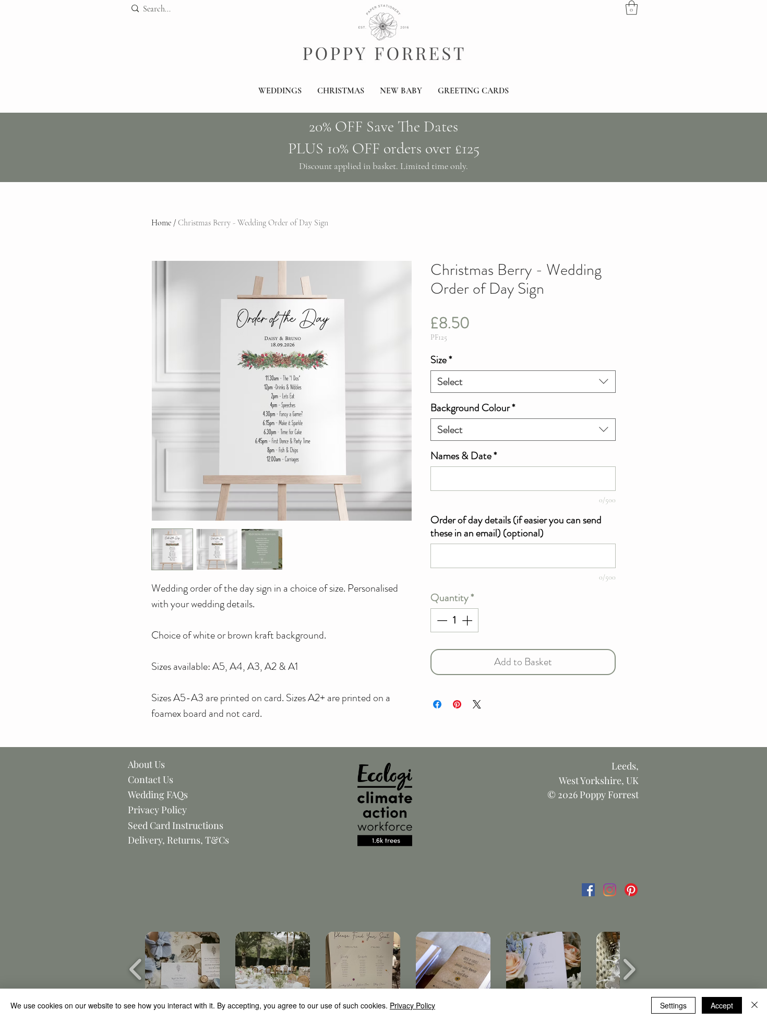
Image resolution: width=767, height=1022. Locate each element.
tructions (204, 825)
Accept (722, 1005)
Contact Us (150, 779)
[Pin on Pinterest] (457, 704)
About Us (146, 764)
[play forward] (629, 969)
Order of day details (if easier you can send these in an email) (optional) (516, 526)
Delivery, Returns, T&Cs (178, 840)
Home (161, 223)
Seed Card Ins (156, 825)
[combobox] (523, 381)
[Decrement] (441, 620)
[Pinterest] (631, 889)
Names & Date (463, 455)
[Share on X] (477, 704)
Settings (673, 1005)
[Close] (754, 1005)
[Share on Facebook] (437, 704)
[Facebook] (588, 889)
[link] (632, 8)
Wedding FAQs (158, 794)
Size (441, 359)
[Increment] (468, 620)
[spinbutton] (454, 620)
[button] (279, 91)
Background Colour (473, 407)
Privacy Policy (157, 809)
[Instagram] (609, 889)
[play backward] (136, 969)
